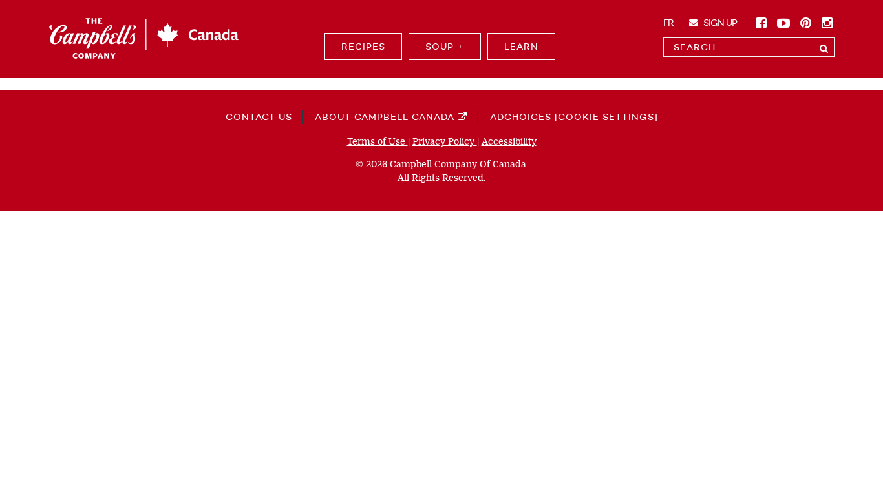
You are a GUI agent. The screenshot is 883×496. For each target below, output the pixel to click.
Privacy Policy (444, 141)
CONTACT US (259, 117)
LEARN (521, 46)
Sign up (719, 22)
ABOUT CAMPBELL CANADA (384, 117)
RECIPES (363, 46)
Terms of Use (377, 141)
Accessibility (509, 141)
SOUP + (444, 46)
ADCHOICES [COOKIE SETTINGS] (574, 117)
